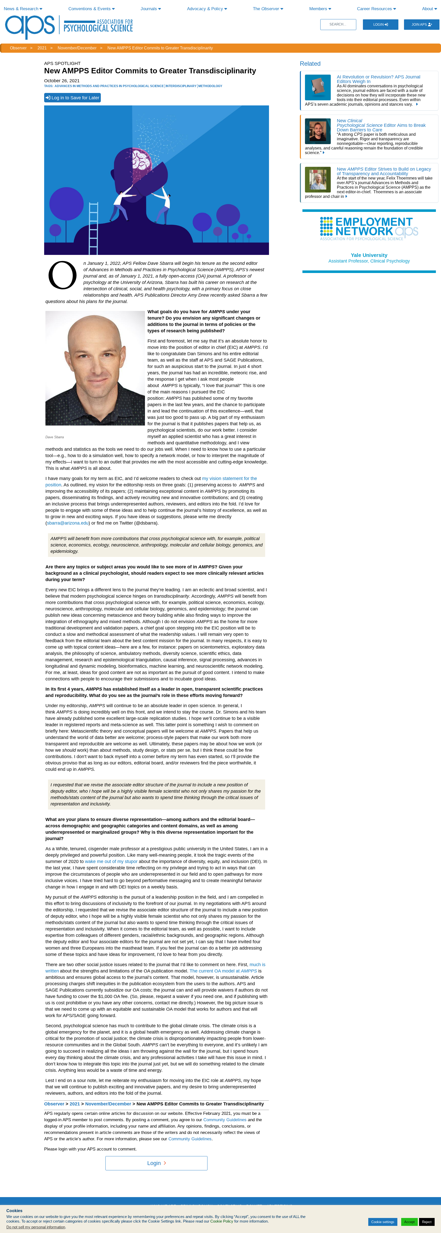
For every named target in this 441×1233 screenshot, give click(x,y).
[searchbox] (338, 24)
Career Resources (375, 8)
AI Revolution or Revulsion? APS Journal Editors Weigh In (378, 79)
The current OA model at (223, 971)
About (428, 8)
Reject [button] (427, 1222)
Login (379, 24)
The (266, 8)
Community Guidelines (225, 1119)
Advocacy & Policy (205, 8)
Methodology (210, 86)
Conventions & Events (90, 8)
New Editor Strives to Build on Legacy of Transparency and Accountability (384, 171)
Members (318, 8)
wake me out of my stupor (111, 861)
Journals (149, 8)
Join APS (420, 24)
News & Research (22, 8)
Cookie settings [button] (382, 1222)
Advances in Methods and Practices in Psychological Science (109, 86)
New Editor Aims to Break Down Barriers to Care (381, 125)
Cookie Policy (221, 1221)
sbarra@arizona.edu (68, 523)
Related (310, 63)
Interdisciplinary (181, 86)
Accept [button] (409, 1222)
